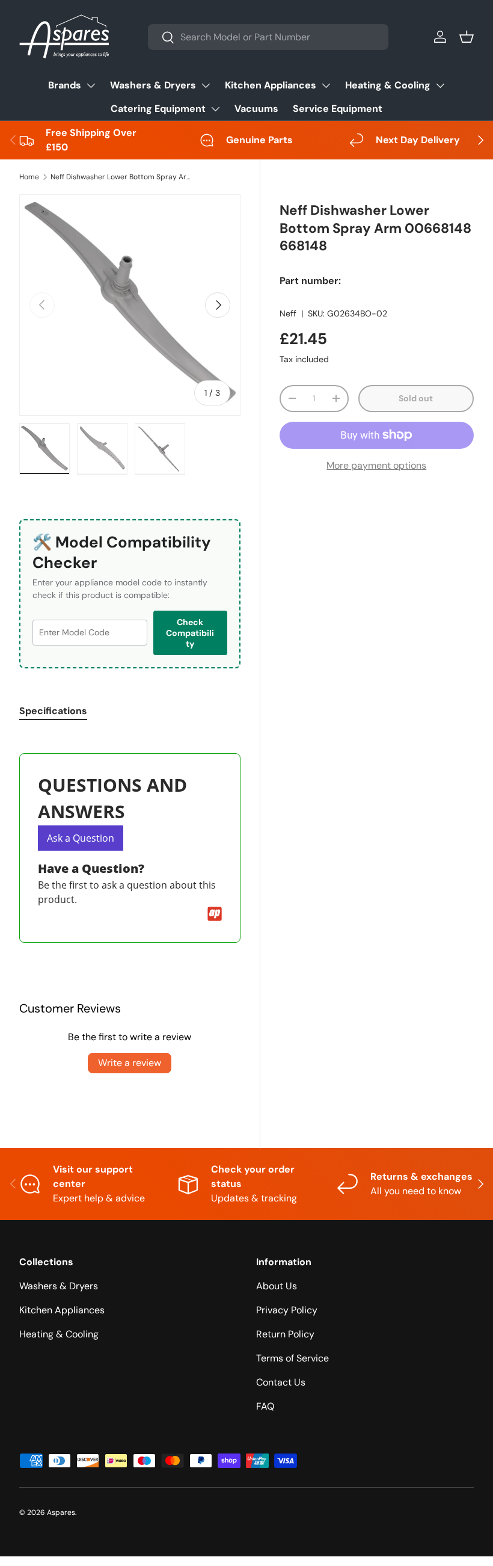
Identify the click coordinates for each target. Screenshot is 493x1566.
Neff (288, 313)
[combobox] (268, 37)
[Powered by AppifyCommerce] (214, 914)
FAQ (265, 1406)
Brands (64, 85)
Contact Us (280, 1382)
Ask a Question (80, 838)
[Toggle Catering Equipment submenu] (215, 109)
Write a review (129, 1062)
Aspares (61, 1512)
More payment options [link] (376, 465)
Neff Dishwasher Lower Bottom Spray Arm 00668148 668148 (123, 177)
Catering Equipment (158, 108)
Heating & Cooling (387, 85)
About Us (276, 1286)
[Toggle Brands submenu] (91, 85)
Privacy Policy (286, 1310)
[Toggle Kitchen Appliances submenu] (326, 85)
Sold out (416, 398)
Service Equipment (337, 108)
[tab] (53, 710)
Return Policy (285, 1334)
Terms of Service (292, 1358)
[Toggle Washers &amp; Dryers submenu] (205, 85)
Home (29, 177)
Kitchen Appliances (270, 85)
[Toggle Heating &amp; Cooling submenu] (440, 85)
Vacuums (256, 108)
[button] (466, 36)
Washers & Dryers (153, 85)
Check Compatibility (190, 633)
